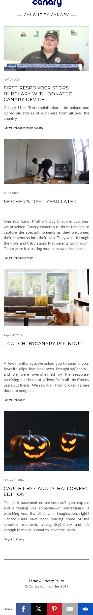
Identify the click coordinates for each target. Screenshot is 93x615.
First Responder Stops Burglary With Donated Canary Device (38, 93)
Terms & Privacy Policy (46, 581)
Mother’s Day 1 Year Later (40, 201)
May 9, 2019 (11, 193)
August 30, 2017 (13, 335)
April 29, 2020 (12, 79)
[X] (39, 609)
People (29, 127)
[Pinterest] (54, 609)
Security (38, 127)
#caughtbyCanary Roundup (43, 343)
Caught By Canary (14, 127)
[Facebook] (23, 609)
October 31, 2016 (14, 480)
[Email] (70, 609)
